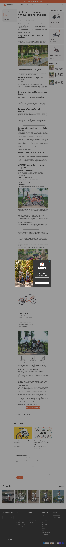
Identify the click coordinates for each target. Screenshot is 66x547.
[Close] (50, 261)
